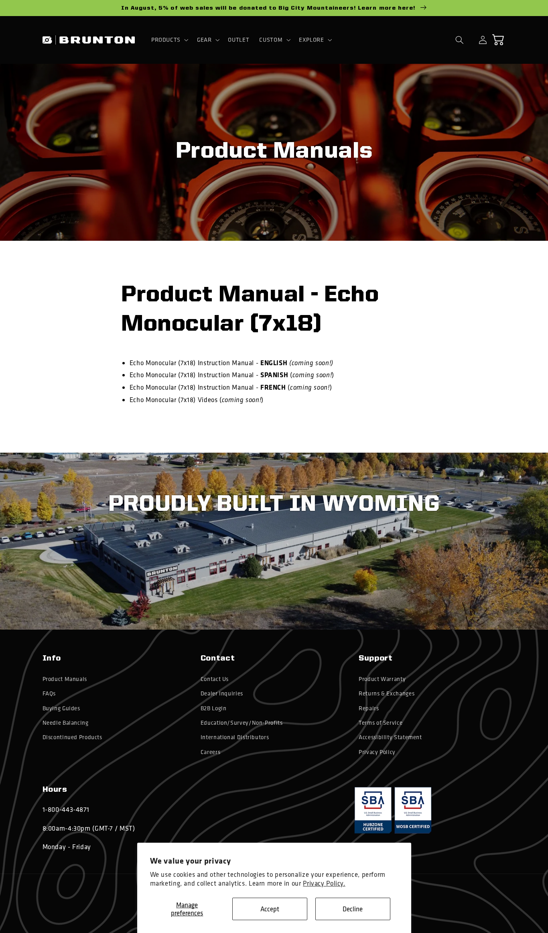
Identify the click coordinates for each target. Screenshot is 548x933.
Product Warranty (382, 679)
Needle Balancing (66, 722)
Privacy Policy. (324, 883)
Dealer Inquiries (222, 693)
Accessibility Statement (390, 737)
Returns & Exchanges (386, 693)
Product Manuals (65, 679)
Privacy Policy (377, 752)
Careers (210, 752)
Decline (353, 909)
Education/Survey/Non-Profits (242, 722)
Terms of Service (380, 722)
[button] (169, 40)
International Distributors (235, 737)
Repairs (369, 708)
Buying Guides (61, 708)
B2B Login (214, 708)
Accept (269, 909)
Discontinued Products (72, 737)
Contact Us (215, 679)
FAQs (49, 693)
